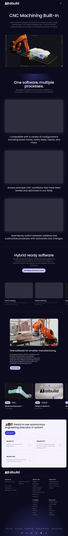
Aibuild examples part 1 (13, 384)
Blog (37, 402)
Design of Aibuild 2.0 (42, 384)
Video (7, 402)
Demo (13, 402)
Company (44, 402)
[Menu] (60, 3)
